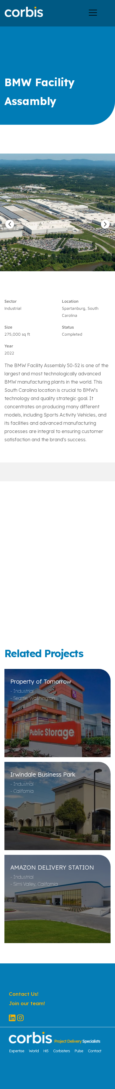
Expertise (16, 1050)
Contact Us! (23, 994)
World (34, 1050)
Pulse (79, 1050)
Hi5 (45, 1050)
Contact (94, 1050)
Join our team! (27, 1003)
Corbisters (61, 1050)
